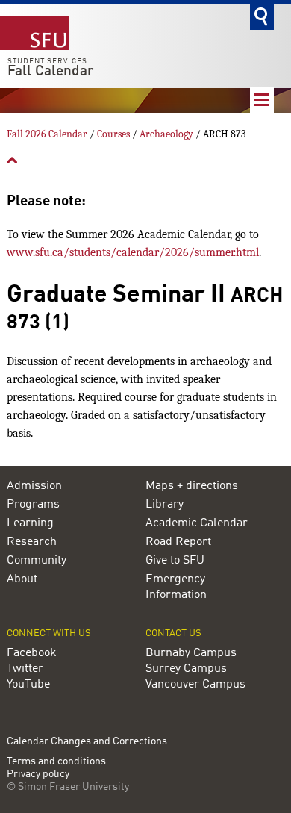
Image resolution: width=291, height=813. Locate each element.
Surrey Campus (186, 669)
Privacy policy (38, 774)
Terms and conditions (56, 762)
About (22, 579)
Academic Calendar (197, 523)
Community (36, 561)
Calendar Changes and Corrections (87, 741)
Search (262, 17)
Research (32, 542)
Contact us (173, 633)
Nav (262, 100)
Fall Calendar (50, 71)
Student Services (47, 61)
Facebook (32, 653)
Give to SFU (175, 561)
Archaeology (166, 134)
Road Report (178, 542)
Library (165, 505)
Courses (113, 134)
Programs (33, 505)
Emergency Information (176, 587)
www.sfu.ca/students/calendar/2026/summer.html (133, 252)
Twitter (25, 669)
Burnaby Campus (191, 653)
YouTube (28, 685)
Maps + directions (192, 486)
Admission (34, 486)
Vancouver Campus (195, 685)
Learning (30, 523)
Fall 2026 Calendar (47, 134)
